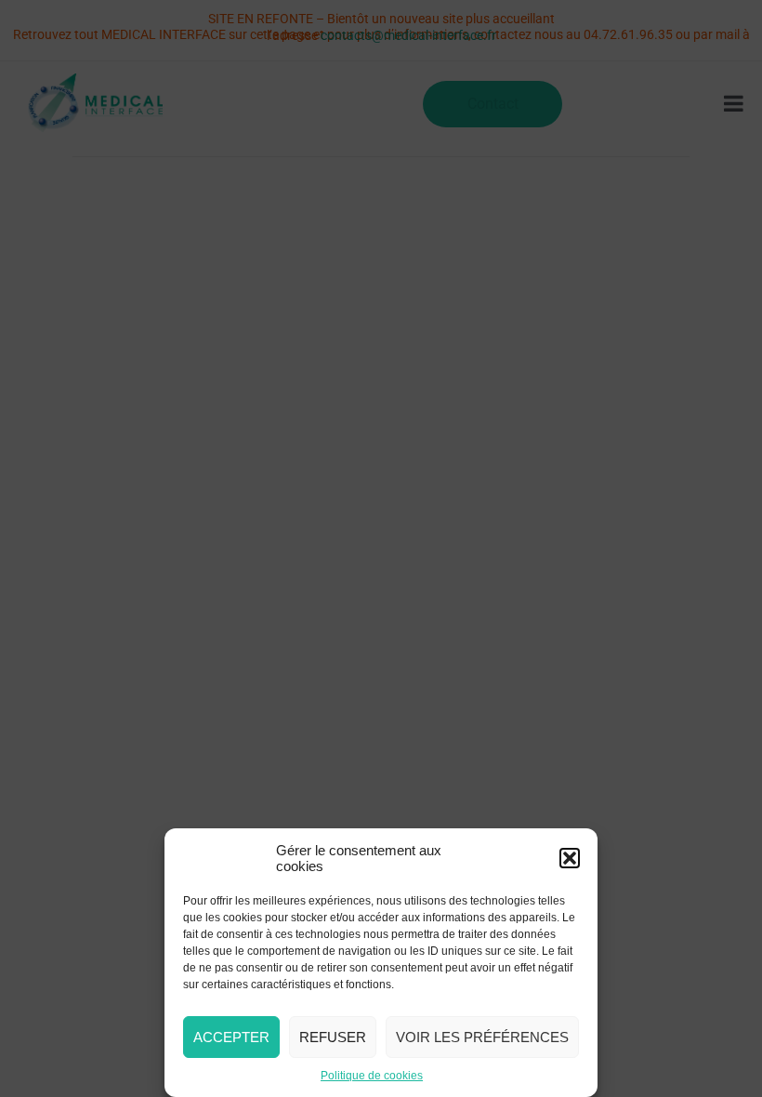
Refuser (332, 1037)
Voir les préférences (482, 1037)
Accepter (231, 1037)
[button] (569, 858)
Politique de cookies (372, 1075)
